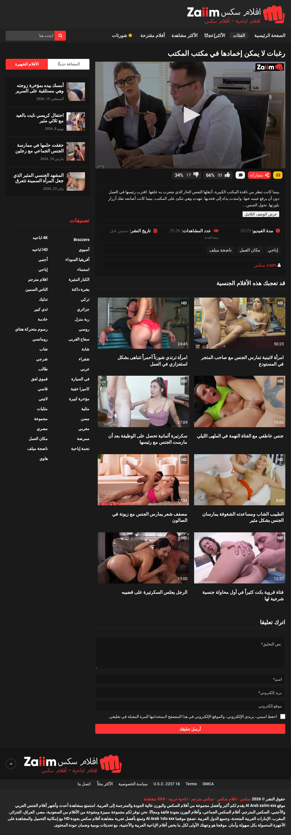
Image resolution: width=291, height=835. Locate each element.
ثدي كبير (41, 309)
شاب (44, 349)
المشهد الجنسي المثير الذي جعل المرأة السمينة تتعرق (38, 177)
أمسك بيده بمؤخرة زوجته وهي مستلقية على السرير (40, 87)
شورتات (120, 35)
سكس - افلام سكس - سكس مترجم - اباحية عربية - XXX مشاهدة (197, 799)
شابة (86, 349)
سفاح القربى (79, 339)
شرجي (42, 359)
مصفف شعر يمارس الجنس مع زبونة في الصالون (149, 517)
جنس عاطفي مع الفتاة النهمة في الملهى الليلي (240, 436)
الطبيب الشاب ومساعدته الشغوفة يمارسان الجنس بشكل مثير (243, 517)
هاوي (44, 458)
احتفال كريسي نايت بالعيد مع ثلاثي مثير (40, 117)
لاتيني (43, 398)
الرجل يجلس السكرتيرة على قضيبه (154, 592)
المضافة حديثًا (69, 64)
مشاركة (257, 175)
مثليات (42, 408)
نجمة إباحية (80, 448)
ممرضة (83, 438)
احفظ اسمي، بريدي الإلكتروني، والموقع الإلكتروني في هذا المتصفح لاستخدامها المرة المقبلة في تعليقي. (192, 716)
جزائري (83, 309)
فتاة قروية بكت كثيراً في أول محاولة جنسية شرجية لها (243, 595)
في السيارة (80, 379)
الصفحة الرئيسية (269, 35)
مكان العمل (250, 250)
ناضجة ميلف (220, 250)
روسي (84, 329)
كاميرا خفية (80, 389)
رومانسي (40, 339)
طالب (43, 369)
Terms (191, 784)
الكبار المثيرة (79, 279)
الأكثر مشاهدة (185, 35)
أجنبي (43, 259)
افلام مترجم (38, 279)
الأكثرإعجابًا (215, 35)
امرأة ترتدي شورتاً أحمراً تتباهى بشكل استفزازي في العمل (152, 360)
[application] (190, 115)
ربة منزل (82, 319)
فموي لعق (39, 379)
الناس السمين (36, 289)
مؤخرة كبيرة (79, 398)
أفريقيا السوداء (77, 259)
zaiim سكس (265, 265)
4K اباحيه (40, 237)
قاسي (43, 389)
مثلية (85, 408)
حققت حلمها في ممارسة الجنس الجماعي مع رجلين (39, 147)
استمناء (83, 269)
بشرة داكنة (81, 289)
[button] (190, 114)
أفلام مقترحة (152, 35)
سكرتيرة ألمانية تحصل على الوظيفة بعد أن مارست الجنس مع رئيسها (147, 439)
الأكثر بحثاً (105, 784)
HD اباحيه (40, 249)
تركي (85, 299)
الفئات (239, 35)
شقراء (84, 359)
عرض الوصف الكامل (261, 214)
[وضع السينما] (277, 175)
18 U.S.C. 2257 (166, 784)
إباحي (273, 250)
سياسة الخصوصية (133, 784)
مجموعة (41, 418)
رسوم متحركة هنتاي (31, 329)
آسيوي (84, 249)
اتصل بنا (85, 784)
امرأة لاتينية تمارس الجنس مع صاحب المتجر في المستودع (242, 360)
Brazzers (82, 239)
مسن (85, 418)
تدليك (43, 299)
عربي (85, 369)
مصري (42, 428)
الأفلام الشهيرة (27, 64)
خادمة (43, 319)
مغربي (84, 428)
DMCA (208, 784)
